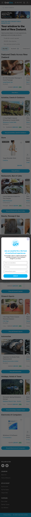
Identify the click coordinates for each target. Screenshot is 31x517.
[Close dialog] (28, 239)
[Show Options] (26, 271)
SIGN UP (15, 276)
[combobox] (15, 271)
